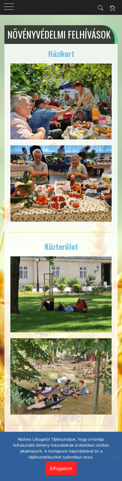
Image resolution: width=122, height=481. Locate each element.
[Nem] (115, 456)
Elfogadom (61, 468)
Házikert (61, 53)
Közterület (61, 246)
